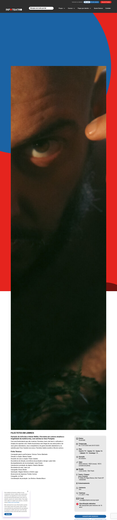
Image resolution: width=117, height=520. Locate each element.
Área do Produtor (106, 2)
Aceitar (8, 514)
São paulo (87, 2)
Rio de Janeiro (94, 2)
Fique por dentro (83, 8)
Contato (108, 8)
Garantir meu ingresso (90, 516)
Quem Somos (98, 8)
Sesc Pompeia (83, 476)
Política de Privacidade (13, 502)
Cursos (70, 8)
